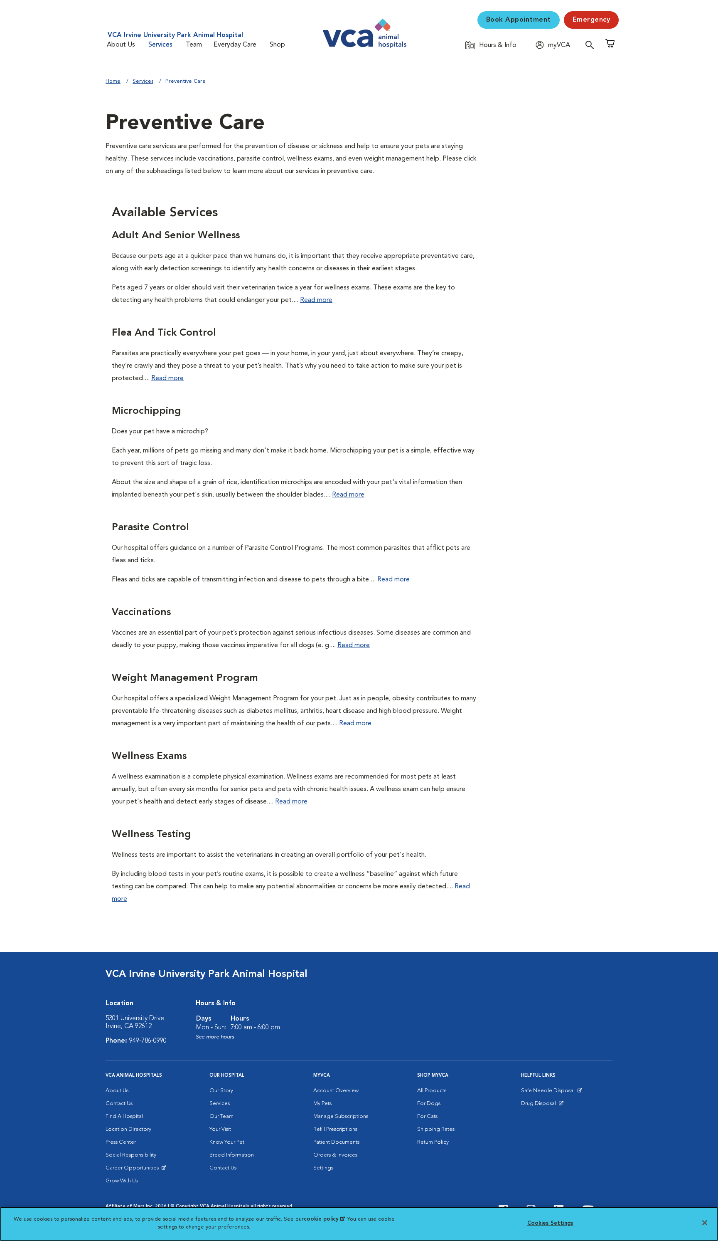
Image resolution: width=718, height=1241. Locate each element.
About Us (121, 45)
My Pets (322, 1103)
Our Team (221, 1116)
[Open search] (591, 45)
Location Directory (128, 1129)
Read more (316, 300)
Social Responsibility (131, 1155)
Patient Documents (336, 1142)
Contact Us (119, 1103)
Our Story (221, 1090)
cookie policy (324, 1219)
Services (160, 45)
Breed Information (231, 1155)
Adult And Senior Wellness (176, 236)
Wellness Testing (151, 835)
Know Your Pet (226, 1142)
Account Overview (336, 1090)
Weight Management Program (185, 678)
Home (113, 81)
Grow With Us (122, 1181)
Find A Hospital (124, 1116)
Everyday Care (235, 45)
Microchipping (146, 411)
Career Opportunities (134, 1169)
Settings (323, 1168)
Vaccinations (141, 613)
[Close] (705, 1223)
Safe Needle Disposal (549, 1092)
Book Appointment (518, 20)
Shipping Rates (436, 1129)
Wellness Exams (149, 756)
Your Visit (220, 1129)
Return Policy (433, 1142)
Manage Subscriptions (340, 1116)
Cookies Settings (550, 1223)
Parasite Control (150, 528)
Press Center (121, 1142)
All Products (431, 1090)
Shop (277, 45)
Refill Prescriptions (335, 1129)
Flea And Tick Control (164, 333)
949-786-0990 (148, 1041)
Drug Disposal (542, 1105)
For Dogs (428, 1103)
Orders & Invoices (335, 1155)
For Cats (427, 1116)
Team (194, 45)
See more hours (215, 1037)
